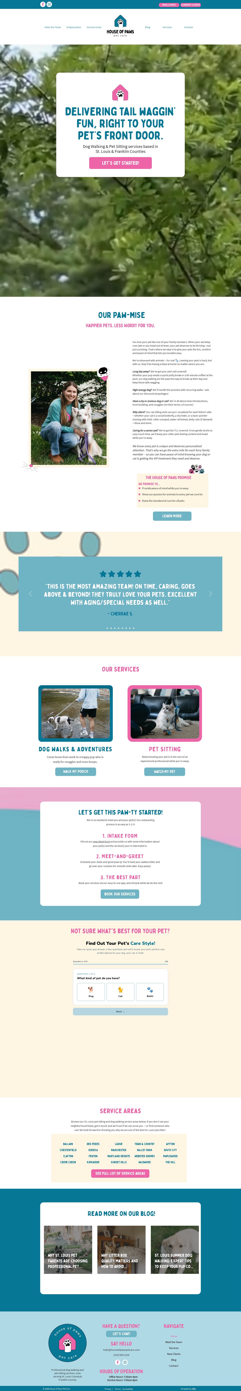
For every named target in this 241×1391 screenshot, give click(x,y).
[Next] (210, 594)
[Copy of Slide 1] (111, 628)
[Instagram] (49, 4)
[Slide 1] (107, 628)
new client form (101, 841)
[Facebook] (43, 4)
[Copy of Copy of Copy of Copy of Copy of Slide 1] (130, 628)
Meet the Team (173, 1342)
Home (173, 1336)
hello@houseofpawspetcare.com (121, 1349)
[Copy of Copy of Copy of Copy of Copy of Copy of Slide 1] (133, 628)
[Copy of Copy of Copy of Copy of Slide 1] (126, 628)
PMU (194, 1388)
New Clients (174, 1354)
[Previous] (30, 594)
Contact (173, 1366)
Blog (173, 1360)
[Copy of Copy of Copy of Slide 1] (122, 628)
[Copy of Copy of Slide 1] (118, 628)
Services (174, 1348)
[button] (167, 27)
